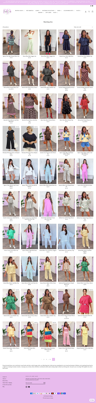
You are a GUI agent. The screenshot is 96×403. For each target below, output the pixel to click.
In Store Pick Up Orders (7, 384)
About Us (4, 378)
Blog (3, 386)
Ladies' (37, 10)
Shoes (59, 10)
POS (43, 398)
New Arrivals (29, 10)
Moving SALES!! (19, 10)
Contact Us (5, 376)
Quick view (11, 53)
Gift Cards (48, 12)
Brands (40, 12)
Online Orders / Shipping (7, 382)
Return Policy (5, 380)
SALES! (55, 12)
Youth (78, 10)
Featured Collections (48, 10)
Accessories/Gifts (68, 10)
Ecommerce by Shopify (49, 398)
